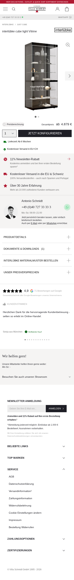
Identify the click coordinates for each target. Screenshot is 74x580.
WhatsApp (63, 17)
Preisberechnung (15, 124)
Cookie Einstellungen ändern (25, 512)
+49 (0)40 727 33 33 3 (11, 17)
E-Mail (34, 223)
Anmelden (55, 408)
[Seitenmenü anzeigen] (5, 9)
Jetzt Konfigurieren (45, 133)
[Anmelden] (57, 9)
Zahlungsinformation (20, 498)
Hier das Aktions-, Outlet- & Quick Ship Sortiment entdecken (37, 2)
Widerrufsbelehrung (20, 505)
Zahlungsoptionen (20, 538)
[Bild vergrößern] (68, 45)
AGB (11, 476)
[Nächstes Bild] (69, 75)
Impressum (15, 520)
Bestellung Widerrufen (21, 527)
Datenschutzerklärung (21, 483)
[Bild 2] (38, 117)
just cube (22, 24)
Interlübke (8, 24)
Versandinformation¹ (20, 491)
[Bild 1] (35, 117)
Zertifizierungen (19, 550)
